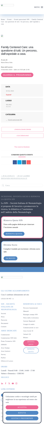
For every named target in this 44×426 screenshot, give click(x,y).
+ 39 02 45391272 (8, 176)
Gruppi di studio (28, 324)
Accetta (22, 407)
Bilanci (25, 337)
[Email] (29, 162)
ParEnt (3, 358)
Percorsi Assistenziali (30, 308)
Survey (3, 354)
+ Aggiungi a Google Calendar (22, 129)
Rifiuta (22, 413)
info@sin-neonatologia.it (14, 178)
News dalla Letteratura (31, 318)
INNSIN (4, 344)
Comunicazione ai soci (30, 327)
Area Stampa (5, 348)
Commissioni (5, 334)
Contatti (3, 326)
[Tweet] (19, 162)
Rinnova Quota (30, 350)
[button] (38, 7)
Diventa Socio (30, 343)
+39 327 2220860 (23, 176)
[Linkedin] (24, 162)
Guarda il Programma (17, 75)
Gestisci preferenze (22, 418)
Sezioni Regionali (29, 321)
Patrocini (4, 320)
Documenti (4, 323)
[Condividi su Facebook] (15, 162)
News (3, 317)
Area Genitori (5, 351)
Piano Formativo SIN (8, 341)
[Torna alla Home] (7, 7)
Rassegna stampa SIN (30, 314)
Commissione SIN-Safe (9, 338)
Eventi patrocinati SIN (15, 120)
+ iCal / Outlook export (22, 135)
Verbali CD (27, 334)
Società (3, 313)
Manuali (26, 311)
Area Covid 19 (28, 331)
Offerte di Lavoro (7, 361)
